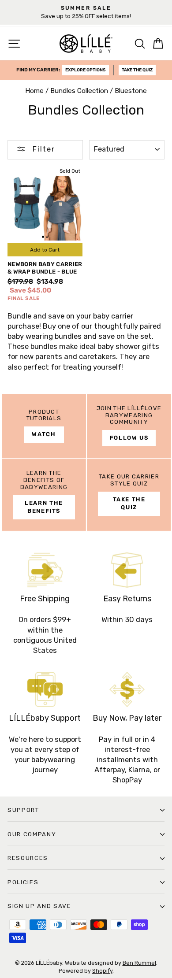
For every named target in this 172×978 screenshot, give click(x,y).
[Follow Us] (129, 426)
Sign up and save (39, 906)
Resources (27, 858)
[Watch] (44, 426)
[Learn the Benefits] (44, 495)
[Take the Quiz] (129, 495)
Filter (42, 149)
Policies (22, 882)
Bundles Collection (79, 91)
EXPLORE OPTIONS (85, 70)
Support (23, 810)
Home (34, 91)
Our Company (31, 834)
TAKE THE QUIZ (137, 70)
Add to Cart (45, 250)
